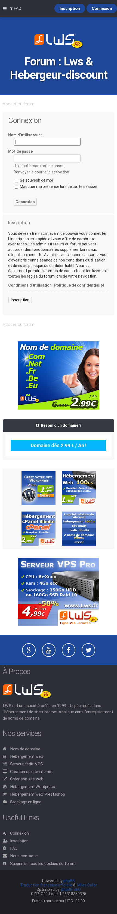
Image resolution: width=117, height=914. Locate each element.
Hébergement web (26, 756)
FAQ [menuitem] (17, 8)
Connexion (19, 833)
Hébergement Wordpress (32, 786)
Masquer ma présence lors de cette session (58, 186)
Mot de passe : (21, 151)
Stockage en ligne (25, 801)
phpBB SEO (71, 889)
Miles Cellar (87, 885)
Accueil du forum (18, 103)
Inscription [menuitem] (70, 8)
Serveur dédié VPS (26, 764)
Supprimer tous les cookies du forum (43, 863)
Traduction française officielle (46, 885)
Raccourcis (6, 8)
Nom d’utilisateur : (25, 135)
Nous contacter (24, 855)
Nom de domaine (25, 749)
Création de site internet (31, 771)
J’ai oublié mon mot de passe (39, 166)
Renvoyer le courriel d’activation (41, 172)
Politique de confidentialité (79, 285)
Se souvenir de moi (36, 180)
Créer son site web (27, 779)
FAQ (13, 848)
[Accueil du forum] (58, 41)
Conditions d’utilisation (30, 285)
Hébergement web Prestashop (37, 794)
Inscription (20, 300)
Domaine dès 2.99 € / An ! (59, 445)
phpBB (69, 881)
